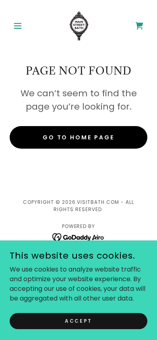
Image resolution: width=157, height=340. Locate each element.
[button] (20, 26)
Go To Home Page (79, 137)
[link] (78, 26)
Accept (78, 320)
